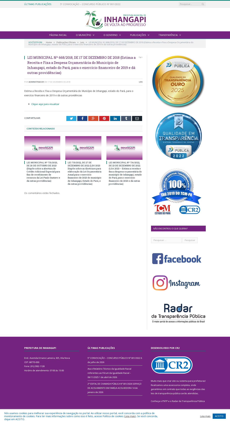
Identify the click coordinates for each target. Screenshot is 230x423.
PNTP (165, 401)
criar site (171, 380)
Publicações (138, 35)
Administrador (36, 82)
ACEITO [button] (219, 416)
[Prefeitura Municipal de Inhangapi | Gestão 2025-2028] (115, 19)
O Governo (111, 35)
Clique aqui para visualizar (45, 104)
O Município (83, 35)
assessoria (174, 385)
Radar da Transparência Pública (188, 401)
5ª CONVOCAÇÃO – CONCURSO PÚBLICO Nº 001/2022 (114, 357)
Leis (140, 82)
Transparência (168, 35)
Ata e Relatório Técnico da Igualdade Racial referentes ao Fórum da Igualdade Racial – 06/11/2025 (99, 4)
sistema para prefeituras (192, 380)
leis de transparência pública (165, 393)
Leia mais (130, 416)
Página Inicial (58, 35)
